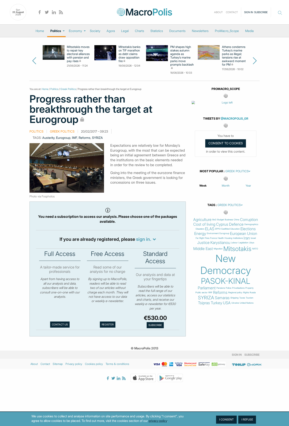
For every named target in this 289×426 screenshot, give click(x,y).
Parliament (207, 288)
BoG (214, 219)
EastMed (225, 229)
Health (221, 238)
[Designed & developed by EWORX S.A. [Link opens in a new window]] (254, 364)
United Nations (246, 303)
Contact (232, 12)
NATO (255, 248)
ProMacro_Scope (227, 31)
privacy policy (158, 421)
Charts (139, 31)
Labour (234, 242)
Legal (125, 31)
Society (95, 31)
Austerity (48, 138)
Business (229, 219)
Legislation (243, 242)
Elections (248, 229)
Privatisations (238, 288)
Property (249, 288)
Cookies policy (94, 364)
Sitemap (58, 364)
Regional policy (235, 292)
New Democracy (225, 264)
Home (40, 31)
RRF (210, 292)
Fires (207, 238)
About (218, 12)
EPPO (218, 229)
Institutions (238, 238)
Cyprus (222, 224)
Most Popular (211, 171)
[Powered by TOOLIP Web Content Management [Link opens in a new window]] (239, 364)
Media (249, 31)
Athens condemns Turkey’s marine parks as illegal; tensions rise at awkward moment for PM (234, 55)
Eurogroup (63, 138)
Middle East (203, 248)
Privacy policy (73, 364)
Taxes (242, 298)
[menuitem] (39, 31)
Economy (75, 31)
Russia (253, 292)
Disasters (200, 229)
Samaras (222, 298)
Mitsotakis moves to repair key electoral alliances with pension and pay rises (78, 54)
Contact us (60, 324)
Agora (111, 31)
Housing (228, 238)
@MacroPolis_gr (234, 118)
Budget (220, 219)
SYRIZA (97, 138)
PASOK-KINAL (225, 281)
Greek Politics (68, 89)
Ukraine (235, 303)
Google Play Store (170, 378)
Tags (211, 205)
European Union (243, 233)
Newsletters (200, 31)
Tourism (249, 298)
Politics (55, 31)
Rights (246, 292)
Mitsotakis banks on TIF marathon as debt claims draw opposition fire (129, 54)
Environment (213, 233)
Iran (247, 238)
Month (226, 185)
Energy (200, 233)
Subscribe (261, 12)
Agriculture (202, 219)
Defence (236, 224)
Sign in (248, 12)
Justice (203, 242)
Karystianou (220, 242)
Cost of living (204, 224)
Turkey (216, 303)
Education (235, 229)
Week (203, 185)
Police (228, 288)
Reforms (84, 138)
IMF (74, 138)
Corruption (249, 219)
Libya (251, 242)
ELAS (209, 229)
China (236, 219)
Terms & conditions (117, 364)
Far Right (200, 238)
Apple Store (143, 378)
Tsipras (204, 303)
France (213, 238)
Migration (218, 248)
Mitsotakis (237, 249)
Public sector (201, 292)
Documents (177, 31)
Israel (253, 238)
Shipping (234, 298)
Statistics (156, 31)
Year (248, 185)
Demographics (251, 224)
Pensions (220, 288)
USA (227, 303)
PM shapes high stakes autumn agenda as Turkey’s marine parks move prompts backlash (182, 55)
